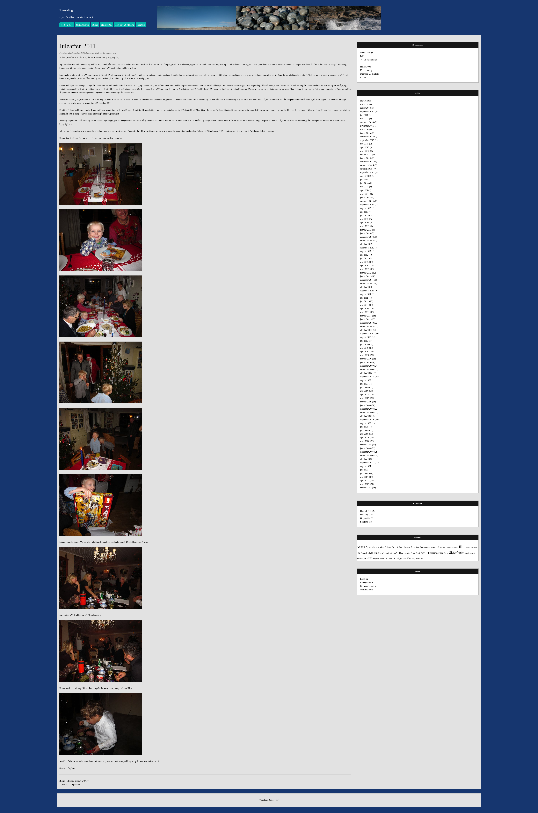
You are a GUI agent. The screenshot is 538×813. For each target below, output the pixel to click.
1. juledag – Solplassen (69, 784)
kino (376, 553)
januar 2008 (365, 448)
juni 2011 (364, 301)
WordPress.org (366, 589)
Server (446, 553)
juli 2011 (364, 297)
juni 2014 (364, 183)
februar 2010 (365, 358)
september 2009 (367, 376)
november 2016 (367, 125)
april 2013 (364, 222)
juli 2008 (364, 426)
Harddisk (474, 547)
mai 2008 (364, 433)
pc (405, 553)
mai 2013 (364, 218)
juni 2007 (364, 473)
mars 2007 (364, 484)
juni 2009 (364, 387)
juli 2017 (364, 115)
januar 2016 (365, 132)
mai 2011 (364, 304)
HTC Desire (361, 553)
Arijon (416, 547)
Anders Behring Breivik (388, 547)
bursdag (433, 547)
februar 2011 (365, 315)
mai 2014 (364, 186)
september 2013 (367, 204)
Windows (419, 558)
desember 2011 (367, 279)
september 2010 (367, 333)
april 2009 (364, 394)
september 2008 (367, 419)
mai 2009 (364, 390)
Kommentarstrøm (368, 585)
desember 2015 (367, 136)
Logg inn (364, 578)
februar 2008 (365, 444)
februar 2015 (365, 154)
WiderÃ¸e (411, 558)
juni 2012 (364, 258)
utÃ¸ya (399, 558)
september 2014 (367, 172)
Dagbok (71, 768)
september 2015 (367, 140)
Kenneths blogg (66, 10)
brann (428, 547)
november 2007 (367, 455)
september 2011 (367, 290)
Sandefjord (437, 552)
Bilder (95, 24)
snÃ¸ (473, 552)
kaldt (371, 553)
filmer (468, 547)
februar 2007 (365, 487)
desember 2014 (367, 161)
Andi (401, 547)
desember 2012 (367, 236)
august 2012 (365, 251)
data (445, 547)
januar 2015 (365, 157)
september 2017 (367, 111)
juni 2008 (364, 430)
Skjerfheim (456, 552)
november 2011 (367, 283)
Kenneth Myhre (109, 52)
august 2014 (365, 175)
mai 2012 (364, 261)
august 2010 (365, 337)
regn (423, 552)
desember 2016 (367, 122)
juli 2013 (364, 211)
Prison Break (415, 553)
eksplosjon (455, 547)
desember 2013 (367, 200)
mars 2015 (364, 150)
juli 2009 (364, 383)
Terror (382, 558)
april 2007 (364, 480)
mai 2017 (364, 118)
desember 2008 (367, 408)
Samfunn (364, 521)
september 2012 (367, 247)
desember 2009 (367, 365)
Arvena (423, 547)
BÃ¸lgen (440, 547)
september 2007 (367, 462)
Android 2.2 (408, 547)
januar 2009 (365, 405)
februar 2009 (365, 401)
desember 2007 (367, 451)
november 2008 (367, 412)
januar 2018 (365, 107)
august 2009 (365, 380)
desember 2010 (367, 322)
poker (408, 553)
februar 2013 (365, 229)
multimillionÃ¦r (392, 552)
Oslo (401, 552)
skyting (468, 553)
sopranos (364, 558)
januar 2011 (365, 319)
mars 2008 (364, 441)
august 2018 (365, 100)
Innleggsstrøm (366, 582)
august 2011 (365, 294)
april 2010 (364, 351)
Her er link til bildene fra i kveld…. (74, 137)
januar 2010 (365, 362)
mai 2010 (364, 347)
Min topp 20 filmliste (124, 24)
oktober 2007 (366, 458)
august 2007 (365, 466)
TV (394, 558)
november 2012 (367, 240)
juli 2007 (364, 469)
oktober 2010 (366, 329)
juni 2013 (364, 215)
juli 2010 (364, 340)
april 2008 (364, 437)
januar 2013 (365, 233)
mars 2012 (364, 269)
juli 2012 (364, 254)
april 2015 (364, 147)
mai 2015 (364, 143)
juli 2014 (364, 179)
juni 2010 (364, 344)
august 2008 (365, 423)
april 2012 (364, 265)
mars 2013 (364, 226)
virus (404, 558)
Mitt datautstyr (82, 24)
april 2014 (364, 190)
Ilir (367, 552)
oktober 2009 (366, 372)
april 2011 (364, 308)
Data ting (364, 514)
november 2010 (367, 326)
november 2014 (367, 165)
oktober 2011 (366, 286)
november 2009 (367, 369)
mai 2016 (364, 129)
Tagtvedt (376, 558)
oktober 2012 (366, 243)
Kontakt (141, 24)
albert (375, 547)
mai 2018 (364, 104)
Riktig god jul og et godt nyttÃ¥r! (74, 780)
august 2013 (365, 208)
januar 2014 (365, 197)
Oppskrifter (365, 518)
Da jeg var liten (370, 59)
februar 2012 (365, 272)
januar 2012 (365, 276)
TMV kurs (388, 558)
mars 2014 (364, 193)
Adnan (361, 547)
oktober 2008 (366, 415)
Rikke (429, 552)
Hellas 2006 (106, 24)
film (462, 546)
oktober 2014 (366, 168)
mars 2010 (364, 354)
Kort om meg (67, 24)
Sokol (359, 558)
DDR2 (449, 547)
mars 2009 (364, 397)
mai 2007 (364, 476)
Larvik (382, 553)
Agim (368, 547)
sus (370, 558)
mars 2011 (364, 311)
